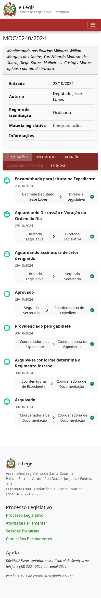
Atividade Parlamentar (26, 523)
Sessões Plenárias (22, 531)
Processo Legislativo (25, 515)
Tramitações (17, 157)
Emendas (58, 165)
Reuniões (72, 157)
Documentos (46, 157)
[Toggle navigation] (92, 24)
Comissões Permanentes (29, 539)
